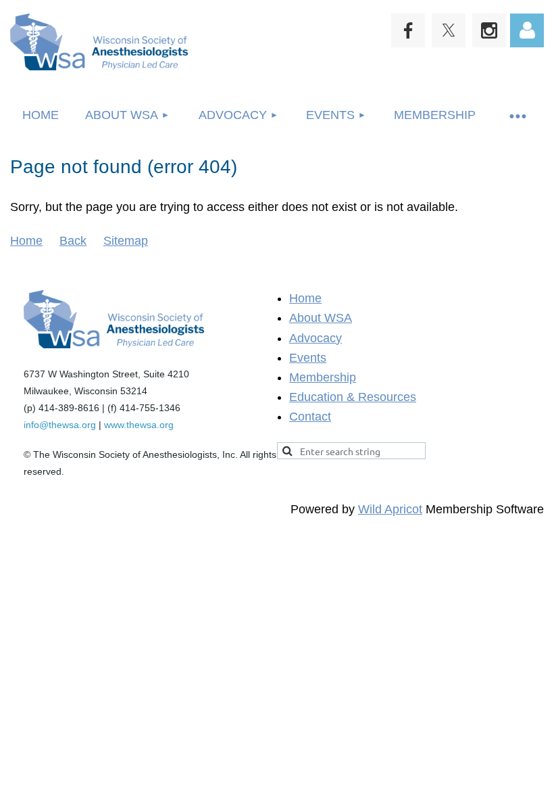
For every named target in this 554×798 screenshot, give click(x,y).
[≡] (517, 115)
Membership (322, 377)
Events (307, 358)
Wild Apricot (390, 509)
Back (72, 241)
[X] (448, 30)
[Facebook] (408, 30)
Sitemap (125, 241)
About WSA (320, 318)
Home (26, 241)
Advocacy (315, 338)
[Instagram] (489, 30)
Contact (310, 416)
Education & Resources (352, 397)
